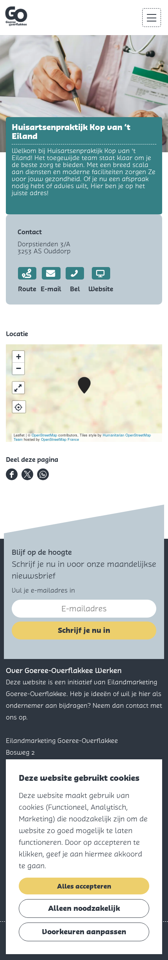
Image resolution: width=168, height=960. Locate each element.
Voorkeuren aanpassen (84, 932)
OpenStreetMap (44, 435)
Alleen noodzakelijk (84, 908)
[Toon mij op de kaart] (19, 407)
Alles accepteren (84, 886)
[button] (84, 385)
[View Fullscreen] (18, 388)
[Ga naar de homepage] (17, 16)
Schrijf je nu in (84, 630)
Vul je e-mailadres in (43, 590)
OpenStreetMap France (60, 439)
